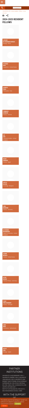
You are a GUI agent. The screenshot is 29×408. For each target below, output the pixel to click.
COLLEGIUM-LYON (6, 11)
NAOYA (5, 348)
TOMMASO (5, 111)
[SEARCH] (2, 8)
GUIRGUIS (5, 160)
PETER (4, 277)
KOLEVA (5, 184)
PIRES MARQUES (7, 303)
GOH (4, 136)
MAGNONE (5, 208)
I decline (4, 406)
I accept (18, 404)
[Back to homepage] (14, 3)
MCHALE (5, 255)
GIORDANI (5, 113)
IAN (4, 135)
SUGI (4, 350)
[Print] (3, 16)
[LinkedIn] (17, 7)
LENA (4, 206)
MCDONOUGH (6, 231)
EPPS (4, 65)
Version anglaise (14, 11)
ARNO (4, 325)
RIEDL (4, 326)
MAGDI (4, 159)
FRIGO (4, 89)
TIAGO (4, 301)
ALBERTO (5, 87)
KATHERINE (6, 230)
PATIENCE (5, 64)
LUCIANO (5, 40)
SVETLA (5, 182)
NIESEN (5, 279)
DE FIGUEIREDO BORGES (9, 42)
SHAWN (5, 254)
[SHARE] (7, 16)
